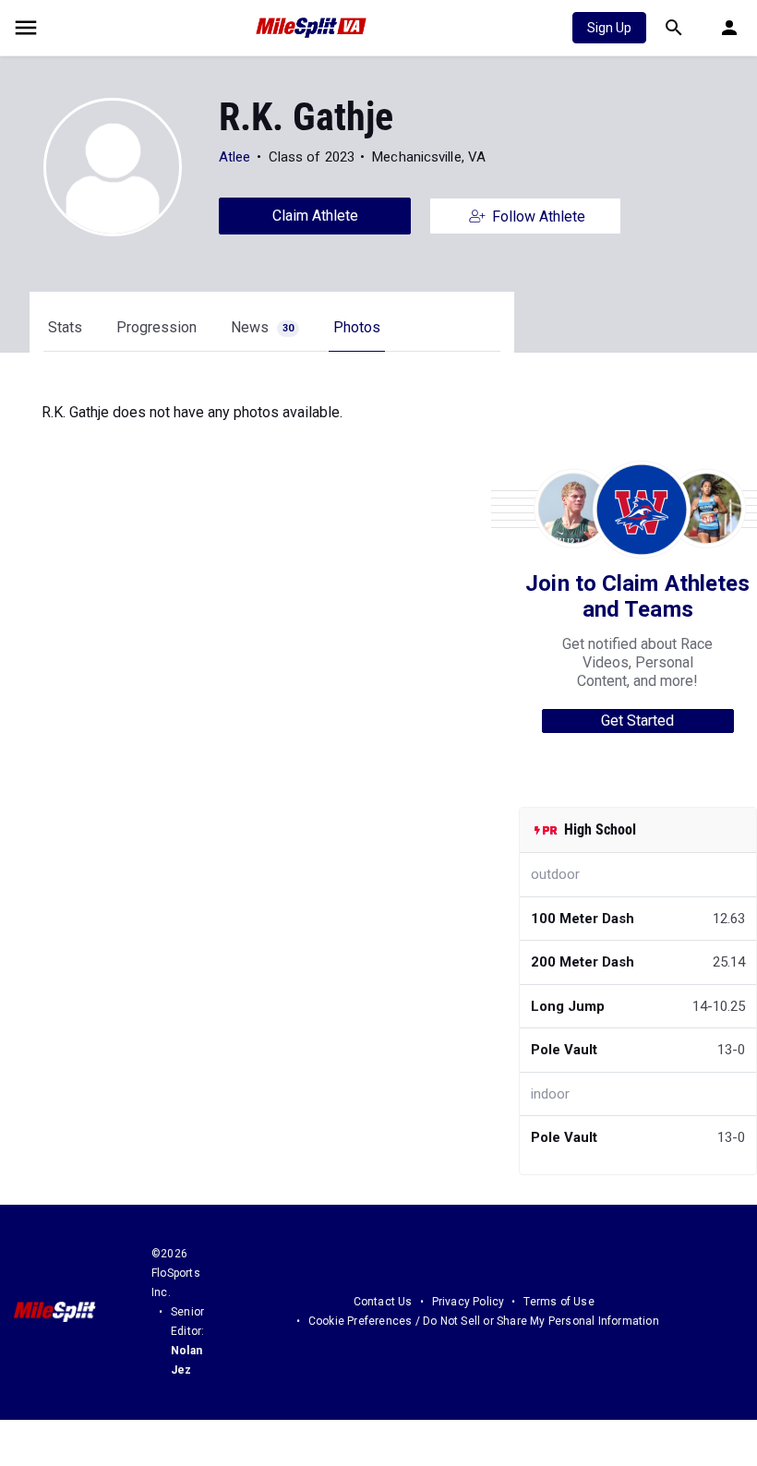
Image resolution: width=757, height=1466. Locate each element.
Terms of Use (558, 1301)
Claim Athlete (315, 215)
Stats (65, 327)
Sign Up (609, 27)
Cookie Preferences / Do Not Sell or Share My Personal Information (483, 1321)
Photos (356, 327)
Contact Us (383, 1301)
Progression (156, 327)
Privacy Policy (468, 1301)
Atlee (235, 157)
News (262, 327)
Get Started (637, 720)
